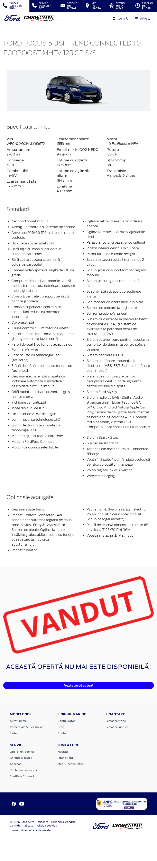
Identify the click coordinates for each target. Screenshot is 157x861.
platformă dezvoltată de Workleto (31, 830)
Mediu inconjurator (70, 764)
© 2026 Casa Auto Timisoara (29, 822)
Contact (63, 733)
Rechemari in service (24, 770)
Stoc (61, 727)
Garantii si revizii (21, 758)
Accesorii (16, 764)
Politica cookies (46, 826)
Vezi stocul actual (78, 685)
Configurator (66, 721)
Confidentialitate (21, 826)
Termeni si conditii (63, 822)
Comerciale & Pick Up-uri (27, 727)
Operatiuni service (22, 752)
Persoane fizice (115, 721)
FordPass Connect (22, 776)
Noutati (63, 752)
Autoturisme (18, 721)
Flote (13, 733)
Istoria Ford (65, 758)
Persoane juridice (117, 727)
